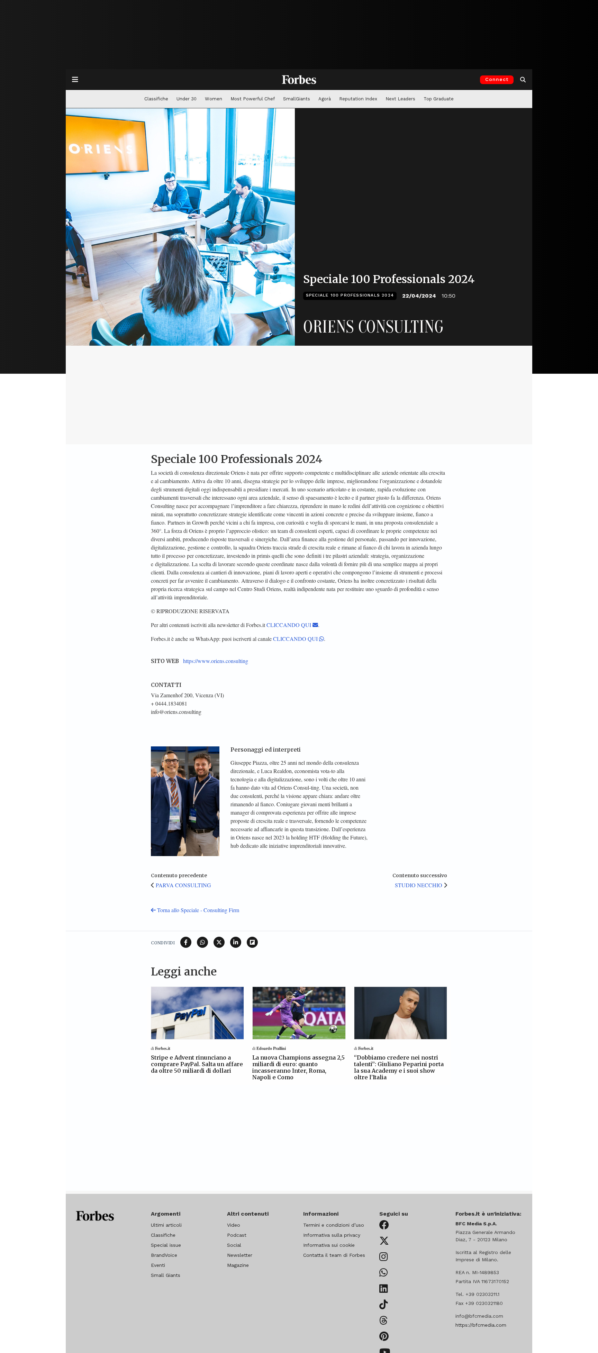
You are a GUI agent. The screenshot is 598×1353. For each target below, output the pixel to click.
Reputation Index (358, 98)
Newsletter (239, 1255)
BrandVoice (164, 1255)
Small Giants (165, 1275)
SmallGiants (296, 98)
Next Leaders (400, 98)
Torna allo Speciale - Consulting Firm (197, 910)
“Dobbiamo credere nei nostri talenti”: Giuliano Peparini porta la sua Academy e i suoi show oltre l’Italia (399, 1067)
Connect (496, 79)
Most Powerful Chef (252, 98)
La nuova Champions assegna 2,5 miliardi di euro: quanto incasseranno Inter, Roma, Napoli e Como (298, 1067)
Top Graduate (439, 98)
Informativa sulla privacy (331, 1235)
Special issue (166, 1245)
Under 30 (186, 98)
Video (233, 1225)
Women (213, 98)
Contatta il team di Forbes (334, 1255)
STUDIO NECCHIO (418, 885)
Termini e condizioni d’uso (333, 1225)
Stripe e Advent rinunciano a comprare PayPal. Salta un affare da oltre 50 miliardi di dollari (197, 1064)
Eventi (158, 1265)
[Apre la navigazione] (75, 79)
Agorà (324, 98)
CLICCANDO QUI (289, 624)
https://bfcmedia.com (480, 1325)
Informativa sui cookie (329, 1245)
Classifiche (156, 98)
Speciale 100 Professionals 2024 (350, 295)
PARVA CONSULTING (183, 885)
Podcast (236, 1235)
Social (234, 1245)
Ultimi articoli (166, 1225)
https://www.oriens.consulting (215, 660)
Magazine (238, 1265)
